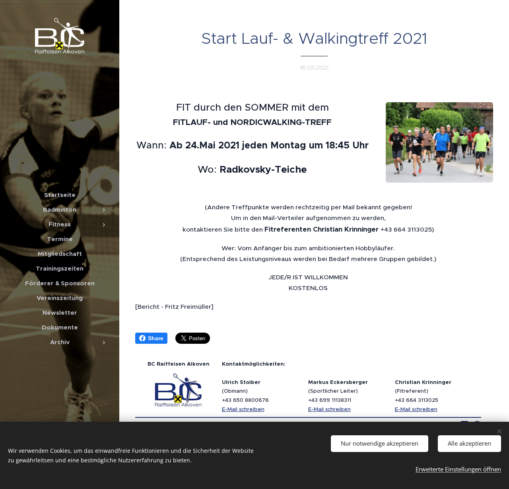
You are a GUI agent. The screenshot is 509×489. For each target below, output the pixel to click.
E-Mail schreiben (243, 409)
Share (155, 338)
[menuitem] (59, 194)
